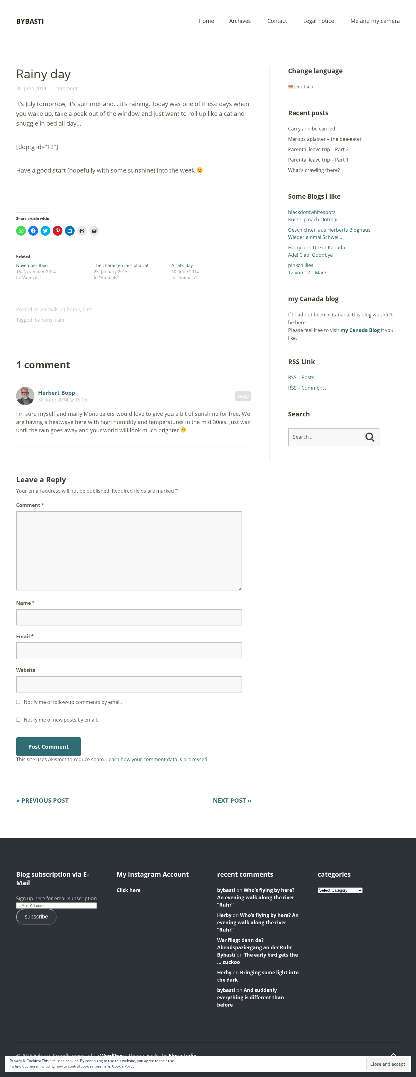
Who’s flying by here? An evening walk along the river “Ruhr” (255, 897)
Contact (277, 21)
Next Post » (232, 800)
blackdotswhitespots (312, 212)
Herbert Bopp (56, 392)
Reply (243, 396)
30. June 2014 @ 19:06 (62, 399)
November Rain (32, 265)
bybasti (226, 890)
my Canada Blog (360, 330)
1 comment (64, 88)
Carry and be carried (311, 128)
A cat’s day (182, 265)
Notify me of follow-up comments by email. (73, 702)
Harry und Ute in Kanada (316, 247)
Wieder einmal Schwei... (315, 237)
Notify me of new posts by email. (61, 719)
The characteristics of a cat (121, 265)
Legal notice (318, 21)
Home (206, 21)
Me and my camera (375, 21)
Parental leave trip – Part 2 (318, 149)
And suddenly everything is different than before (250, 997)
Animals (49, 309)
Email (25, 636)
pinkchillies (300, 265)
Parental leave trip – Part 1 (318, 159)
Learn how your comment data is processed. (157, 759)
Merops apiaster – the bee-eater (325, 139)
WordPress (113, 1055)
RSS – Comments (307, 387)
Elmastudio (182, 1055)
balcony (44, 319)
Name (25, 603)
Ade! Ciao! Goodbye (310, 254)
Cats (88, 309)
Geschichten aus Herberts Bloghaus (329, 229)
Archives (240, 21)
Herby (224, 915)
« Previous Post (42, 800)
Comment (30, 505)
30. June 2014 (31, 88)
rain (59, 319)
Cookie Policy (123, 1066)
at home (70, 309)
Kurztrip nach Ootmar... (315, 219)
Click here (128, 890)
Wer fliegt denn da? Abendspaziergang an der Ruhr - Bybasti (256, 947)
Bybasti (30, 21)
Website (25, 670)
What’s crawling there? (314, 170)
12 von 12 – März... (309, 272)
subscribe (36, 917)
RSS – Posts (301, 377)
